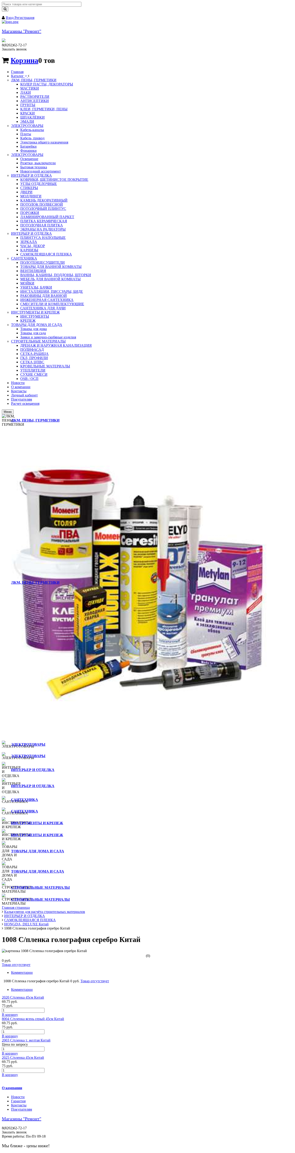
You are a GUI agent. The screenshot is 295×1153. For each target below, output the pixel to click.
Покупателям (21, 1109)
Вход (10, 18)
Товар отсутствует (16, 965)
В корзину (10, 1015)
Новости (18, 1097)
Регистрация (24, 18)
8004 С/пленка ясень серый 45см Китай (33, 1019)
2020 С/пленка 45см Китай (23, 997)
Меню (8, 412)
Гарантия (18, 1101)
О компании (12, 1088)
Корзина (24, 60)
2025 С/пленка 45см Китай (23, 1057)
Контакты (19, 1105)
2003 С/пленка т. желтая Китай (26, 1040)
